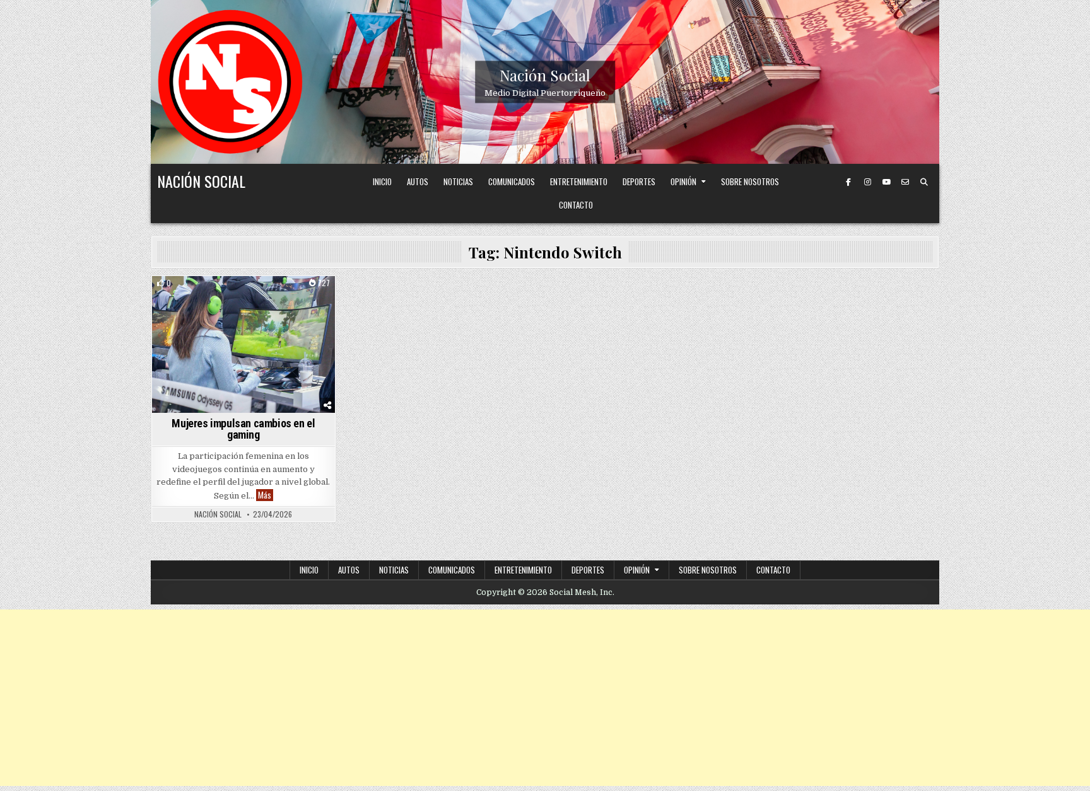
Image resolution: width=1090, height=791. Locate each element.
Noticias (458, 181)
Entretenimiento (578, 181)
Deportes (639, 181)
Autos (417, 181)
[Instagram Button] (867, 182)
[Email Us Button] (905, 182)
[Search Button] (924, 182)
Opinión (683, 181)
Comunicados (511, 181)
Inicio (382, 181)
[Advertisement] (545, 697)
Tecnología (243, 297)
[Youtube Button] (886, 182)
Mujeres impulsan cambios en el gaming (243, 429)
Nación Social (545, 75)
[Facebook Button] (848, 182)
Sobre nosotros (750, 181)
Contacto (576, 205)
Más (265, 495)
